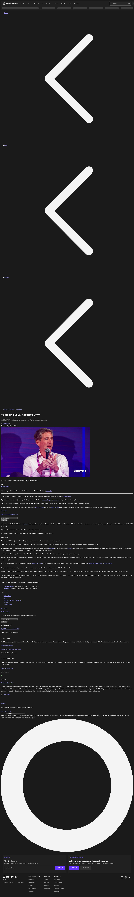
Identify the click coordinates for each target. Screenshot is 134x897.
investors (6, 602)
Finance (6, 277)
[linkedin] (125, 877)
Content (63, 3)
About (46, 879)
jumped (51, 548)
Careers (46, 882)
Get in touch (85, 867)
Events (69, 3)
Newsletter (4, 511)
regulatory (51, 500)
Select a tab (4, 713)
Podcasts (31, 879)
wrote (25, 524)
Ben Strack (6, 423)
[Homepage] (10, 3)
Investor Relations (38, 3)
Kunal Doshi (6, 694)
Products (48, 3)
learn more (10, 645)
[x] (129, 877)
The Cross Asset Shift (7, 683)
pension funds (108, 563)
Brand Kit (47, 888)
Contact (46, 885)
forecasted (45, 500)
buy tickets (4, 645)
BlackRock (7, 596)
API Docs (57, 879)
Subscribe (60, 867)
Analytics (23, 3)
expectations (67, 496)
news (5, 145)
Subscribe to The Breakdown (9, 514)
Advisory (56, 3)
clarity (56, 500)
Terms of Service (59, 888)
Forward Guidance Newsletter (13, 409)
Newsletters (31, 882)
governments (98, 563)
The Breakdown (5, 612)
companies (91, 563)
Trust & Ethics (58, 882)
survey (70, 548)
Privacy (56, 885)
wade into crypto (37, 563)
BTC (5, 598)
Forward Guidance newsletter (12, 600)
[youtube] (122, 877)
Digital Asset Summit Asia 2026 (10, 629)
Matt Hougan (8, 604)
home (6, 13)
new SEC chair (39, 507)
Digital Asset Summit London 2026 (11, 649)
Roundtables (32, 888)
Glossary (56, 891)
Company (76, 3)
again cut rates (55, 507)
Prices (29, 3)
